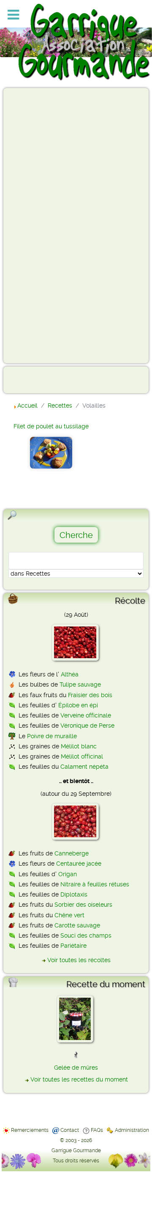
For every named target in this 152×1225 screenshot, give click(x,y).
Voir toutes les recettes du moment (79, 1079)
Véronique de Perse (87, 725)
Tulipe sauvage (80, 684)
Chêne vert (69, 915)
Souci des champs (85, 935)
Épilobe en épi (78, 705)
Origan (67, 874)
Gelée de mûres (76, 1067)
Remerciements (30, 1130)
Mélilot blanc (79, 746)
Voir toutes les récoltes (79, 960)
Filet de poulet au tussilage (51, 426)
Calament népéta (84, 766)
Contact (69, 1130)
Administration (132, 1130)
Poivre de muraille (52, 736)
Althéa (70, 674)
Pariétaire (73, 945)
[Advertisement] (40, 225)
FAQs (97, 1130)
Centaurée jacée (78, 863)
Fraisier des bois (90, 695)
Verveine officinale (85, 715)
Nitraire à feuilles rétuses (94, 884)
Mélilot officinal (82, 756)
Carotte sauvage (77, 925)
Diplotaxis (73, 894)
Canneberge (71, 853)
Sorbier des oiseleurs (83, 904)
